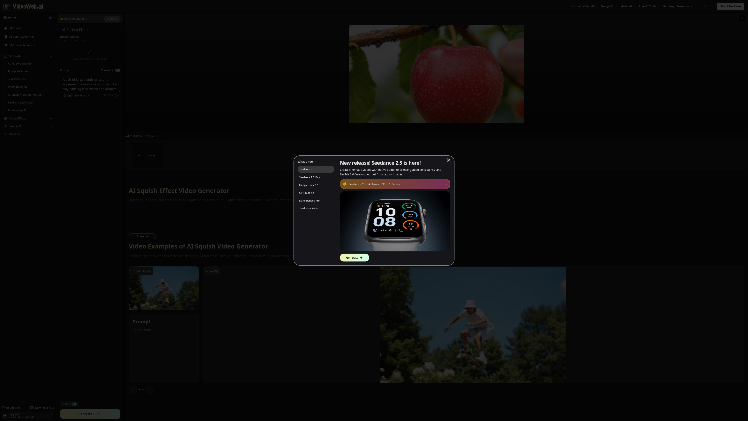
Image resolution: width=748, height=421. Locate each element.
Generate (352, 257)
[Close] (449, 160)
